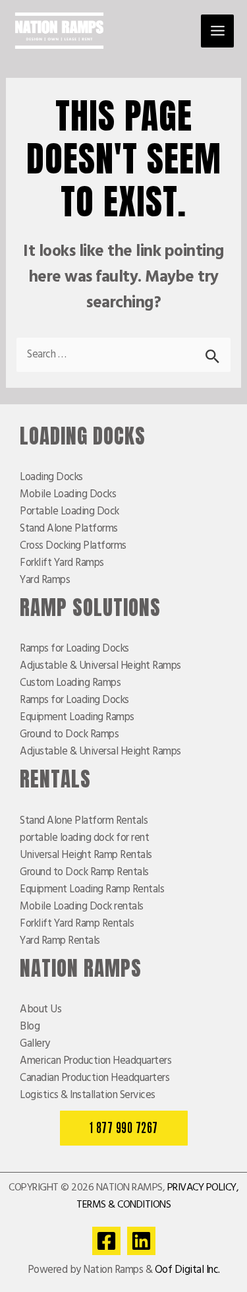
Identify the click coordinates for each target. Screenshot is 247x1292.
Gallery (35, 1044)
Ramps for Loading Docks (74, 649)
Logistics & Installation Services (87, 1095)
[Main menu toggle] (217, 31)
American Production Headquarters (95, 1061)
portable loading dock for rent (84, 838)
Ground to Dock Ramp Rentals (84, 872)
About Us (40, 1009)
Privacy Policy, (203, 1187)
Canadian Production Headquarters (94, 1078)
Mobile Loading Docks (68, 494)
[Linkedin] (141, 1241)
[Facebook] (106, 1241)
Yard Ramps (45, 580)
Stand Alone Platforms (69, 529)
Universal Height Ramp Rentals (86, 855)
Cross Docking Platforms (73, 546)
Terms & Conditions (123, 1205)
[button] (124, 1128)
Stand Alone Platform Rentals (84, 821)
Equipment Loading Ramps (77, 717)
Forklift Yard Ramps (62, 563)
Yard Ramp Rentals (60, 941)
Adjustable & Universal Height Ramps (100, 666)
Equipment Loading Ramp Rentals (92, 889)
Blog (30, 1026)
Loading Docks (51, 477)
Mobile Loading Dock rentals (82, 906)
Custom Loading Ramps (70, 683)
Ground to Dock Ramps (69, 734)
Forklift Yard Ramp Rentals (77, 924)
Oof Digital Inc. (187, 1270)
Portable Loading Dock (69, 511)
